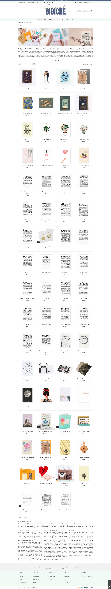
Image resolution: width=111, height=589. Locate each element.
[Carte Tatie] (27, 209)
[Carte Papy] (83, 209)
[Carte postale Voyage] (46, 500)
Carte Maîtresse (83, 272)
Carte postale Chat (46, 272)
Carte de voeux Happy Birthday (27, 87)
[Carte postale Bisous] (83, 155)
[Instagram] (52, 2)
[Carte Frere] (83, 181)
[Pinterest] (49, 2)
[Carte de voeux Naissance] (65, 236)
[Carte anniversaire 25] (46, 314)
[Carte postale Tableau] (65, 395)
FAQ (66, 579)
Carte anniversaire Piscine (84, 431)
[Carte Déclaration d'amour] (65, 77)
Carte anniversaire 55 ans (83, 324)
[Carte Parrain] (27, 262)
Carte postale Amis (27, 324)
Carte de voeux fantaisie (27, 165)
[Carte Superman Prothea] (83, 447)
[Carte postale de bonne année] (46, 340)
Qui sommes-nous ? (23, 575)
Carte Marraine (83, 246)
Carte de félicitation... (27, 113)
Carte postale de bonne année (46, 350)
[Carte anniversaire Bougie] (83, 395)
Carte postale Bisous (84, 165)
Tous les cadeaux (42, 19)
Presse (20, 579)
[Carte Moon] (27, 395)
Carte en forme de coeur (46, 483)
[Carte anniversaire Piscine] (83, 421)
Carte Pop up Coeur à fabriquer (46, 431)
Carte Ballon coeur (65, 165)
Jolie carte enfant (65, 483)
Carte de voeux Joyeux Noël (83, 113)
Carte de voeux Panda (46, 378)
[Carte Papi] (65, 447)
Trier (19, 64)
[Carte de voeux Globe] (65, 129)
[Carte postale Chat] (46, 262)
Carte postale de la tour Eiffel (83, 378)
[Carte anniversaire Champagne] (46, 155)
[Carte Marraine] (83, 236)
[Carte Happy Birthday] (46, 103)
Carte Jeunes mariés (46, 87)
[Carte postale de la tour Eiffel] (83, 368)
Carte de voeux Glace (65, 431)
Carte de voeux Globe (65, 139)
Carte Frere (83, 191)
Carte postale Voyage (46, 509)
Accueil (19, 22)
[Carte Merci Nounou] (83, 288)
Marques (36, 577)
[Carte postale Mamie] (46, 209)
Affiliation (51, 580)
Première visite (68, 575)
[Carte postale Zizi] (27, 368)
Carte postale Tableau (65, 405)
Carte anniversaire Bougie (84, 405)
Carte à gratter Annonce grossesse (46, 246)
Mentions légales (22, 582)
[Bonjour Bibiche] (55, 10)
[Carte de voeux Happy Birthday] (27, 77)
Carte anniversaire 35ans (65, 324)
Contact (66, 582)
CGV (20, 580)
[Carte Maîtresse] (83, 262)
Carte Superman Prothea (83, 457)
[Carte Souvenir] (83, 473)
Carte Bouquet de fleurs (83, 139)
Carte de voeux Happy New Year (64, 113)
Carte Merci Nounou (83, 298)
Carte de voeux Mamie (65, 219)
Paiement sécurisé (68, 576)
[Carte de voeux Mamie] (65, 209)
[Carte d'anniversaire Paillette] (27, 447)
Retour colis (67, 577)
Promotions (56, 19)
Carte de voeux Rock (46, 405)
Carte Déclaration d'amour (65, 87)
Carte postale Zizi (27, 378)
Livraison (51, 579)
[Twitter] (47, 2)
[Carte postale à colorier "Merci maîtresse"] (83, 77)
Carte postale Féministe (27, 431)
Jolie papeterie (25, 22)
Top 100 (50, 19)
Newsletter (21, 576)
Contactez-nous (86, 579)
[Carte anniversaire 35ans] (65, 314)
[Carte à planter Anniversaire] (65, 340)
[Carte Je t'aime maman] (46, 181)
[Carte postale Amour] (65, 368)
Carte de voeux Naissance (65, 246)
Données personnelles (23, 583)
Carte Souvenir (83, 483)
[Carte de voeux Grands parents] (27, 236)
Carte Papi (65, 457)
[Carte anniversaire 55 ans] (83, 314)
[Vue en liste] (35, 64)
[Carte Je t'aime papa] (65, 181)
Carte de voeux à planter (83, 350)
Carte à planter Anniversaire (65, 350)
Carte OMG (27, 139)
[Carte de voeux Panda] (46, 368)
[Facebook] (44, 2)
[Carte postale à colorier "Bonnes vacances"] (46, 447)
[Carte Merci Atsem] (65, 288)
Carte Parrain (27, 272)
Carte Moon (27, 405)
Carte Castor (27, 483)
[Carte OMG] (27, 129)
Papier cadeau (52, 577)
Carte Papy (83, 219)
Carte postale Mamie (46, 219)
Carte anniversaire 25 (46, 324)
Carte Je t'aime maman (46, 191)
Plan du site (36, 582)
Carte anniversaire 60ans (27, 350)
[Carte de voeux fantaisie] (27, 155)
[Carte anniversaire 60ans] (27, 340)
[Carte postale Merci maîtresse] (27, 288)
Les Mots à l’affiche (27, 526)
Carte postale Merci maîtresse (27, 298)
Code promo (36, 580)
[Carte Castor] (27, 473)
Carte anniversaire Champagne (46, 165)
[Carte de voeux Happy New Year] (65, 103)
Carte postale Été (27, 509)
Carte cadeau (52, 576)
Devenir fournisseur (69, 580)
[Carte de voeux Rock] (46, 395)
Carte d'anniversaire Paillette (27, 457)
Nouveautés (36, 576)
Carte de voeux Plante (46, 139)
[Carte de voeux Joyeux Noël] (83, 103)
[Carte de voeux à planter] (83, 340)
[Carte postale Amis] (27, 314)
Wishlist (51, 575)
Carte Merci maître (46, 298)
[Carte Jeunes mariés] (46, 77)
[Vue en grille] (34, 64)
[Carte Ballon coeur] (65, 155)
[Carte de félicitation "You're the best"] (27, 103)
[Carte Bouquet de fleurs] (83, 129)
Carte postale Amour (65, 378)
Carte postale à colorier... (83, 87)
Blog (71, 19)
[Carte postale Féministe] (27, 421)
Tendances (36, 575)
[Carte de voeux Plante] (46, 129)
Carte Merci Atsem (65, 298)
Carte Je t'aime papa (65, 191)
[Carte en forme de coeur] (46, 473)
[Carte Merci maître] (46, 288)
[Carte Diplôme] (65, 262)
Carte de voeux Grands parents (27, 246)
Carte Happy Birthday (46, 113)
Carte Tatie (27, 219)
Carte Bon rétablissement (65, 509)
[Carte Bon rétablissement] (65, 500)
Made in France (64, 19)
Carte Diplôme (64, 272)
